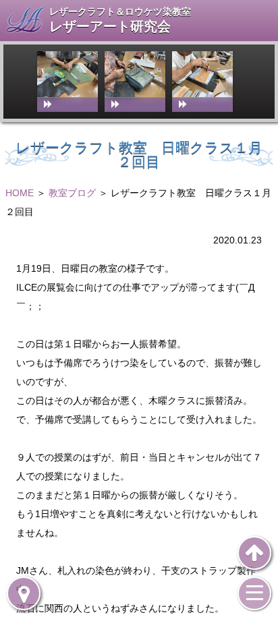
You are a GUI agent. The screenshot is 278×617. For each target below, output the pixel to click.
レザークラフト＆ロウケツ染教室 (120, 11)
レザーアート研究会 (110, 26)
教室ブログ (72, 192)
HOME (19, 192)
